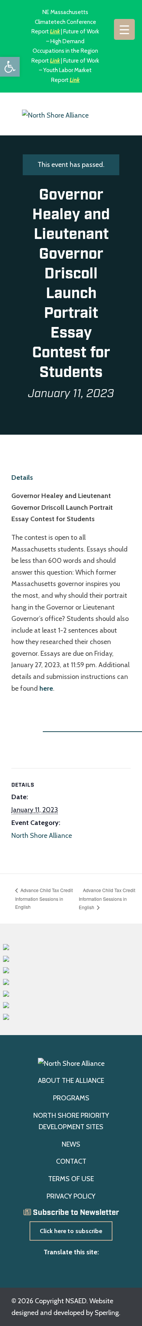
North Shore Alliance (41, 835)
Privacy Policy (71, 1196)
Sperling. (107, 1313)
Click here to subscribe (71, 1231)
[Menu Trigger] (124, 29)
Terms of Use (71, 1179)
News (71, 1144)
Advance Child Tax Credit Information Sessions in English (44, 898)
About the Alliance (71, 1080)
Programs (71, 1098)
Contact (71, 1161)
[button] (10, 67)
